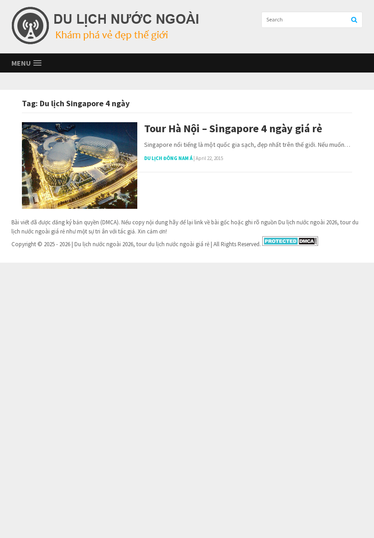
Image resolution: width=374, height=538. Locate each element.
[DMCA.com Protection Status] (290, 244)
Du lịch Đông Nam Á (168, 158)
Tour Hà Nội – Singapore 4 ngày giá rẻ (233, 128)
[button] (26, 63)
